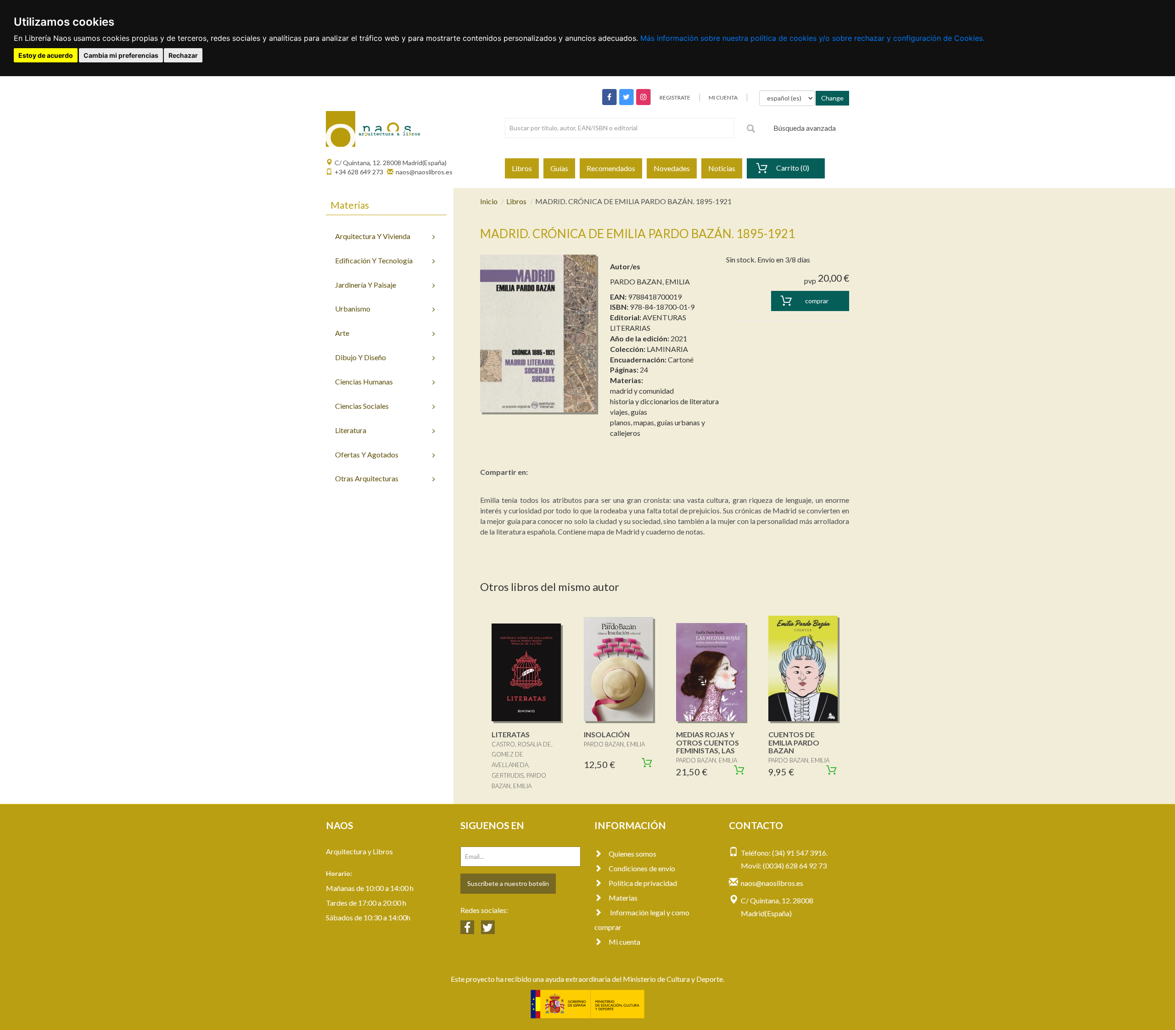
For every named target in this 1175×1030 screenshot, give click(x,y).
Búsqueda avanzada (804, 127)
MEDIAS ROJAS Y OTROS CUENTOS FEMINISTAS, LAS (707, 742)
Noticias (721, 168)
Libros (522, 168)
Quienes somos (632, 853)
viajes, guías (628, 411)
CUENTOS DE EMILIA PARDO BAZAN (793, 742)
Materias (623, 897)
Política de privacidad (643, 883)
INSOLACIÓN (607, 734)
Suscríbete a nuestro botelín (508, 883)
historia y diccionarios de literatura (664, 401)
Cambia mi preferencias (121, 55)
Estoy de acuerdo (45, 55)
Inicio (489, 201)
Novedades (672, 168)
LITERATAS (511, 734)
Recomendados (611, 168)
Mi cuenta (624, 941)
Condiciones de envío (642, 868)
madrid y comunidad (642, 390)
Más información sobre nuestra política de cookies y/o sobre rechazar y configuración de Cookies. (812, 38)
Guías (559, 168)
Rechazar (183, 55)
